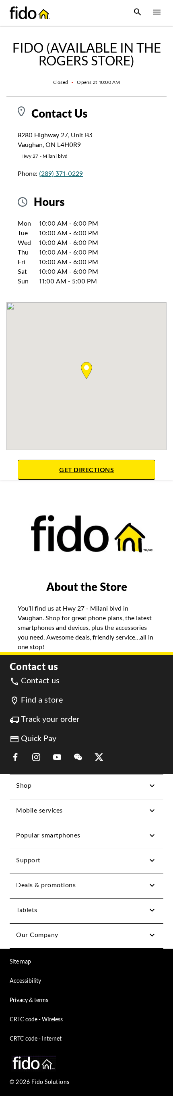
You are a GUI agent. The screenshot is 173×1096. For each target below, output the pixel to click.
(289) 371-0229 (61, 173)
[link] (35, 681)
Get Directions (107, 469)
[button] (137, 12)
